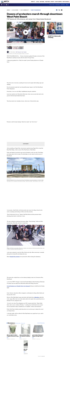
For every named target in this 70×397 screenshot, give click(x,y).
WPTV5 (2, 4)
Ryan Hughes (24, 52)
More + (67, 4)
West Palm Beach (36, 10)
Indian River (63, 4)
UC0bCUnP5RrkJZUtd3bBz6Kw (6, 4)
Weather (47, 1)
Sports (52, 1)
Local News (15, 10)
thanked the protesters (15, 256)
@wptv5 (8, 4)
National (42, 1)
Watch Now (66, 1)
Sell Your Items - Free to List (20, 323)
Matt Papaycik (18, 52)
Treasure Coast (51, 4)
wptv (3, 4)
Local (37, 1)
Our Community (24, 10)
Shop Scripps (58, 1)
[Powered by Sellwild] (43, 356)
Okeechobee (57, 4)
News (8, 10)
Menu (32, 1)
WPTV (5, 4)
